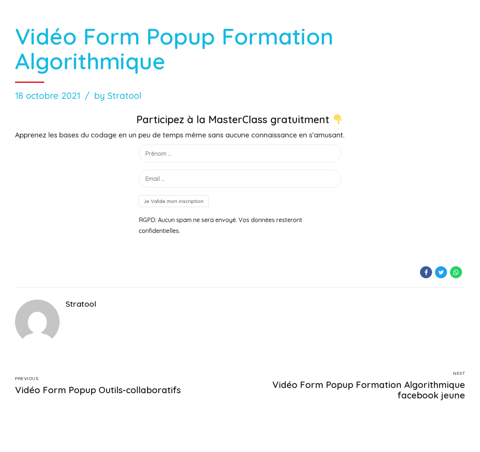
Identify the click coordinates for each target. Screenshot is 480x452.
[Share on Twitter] (441, 272)
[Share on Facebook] (426, 272)
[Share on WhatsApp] (456, 272)
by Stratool (117, 95)
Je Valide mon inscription (174, 201)
